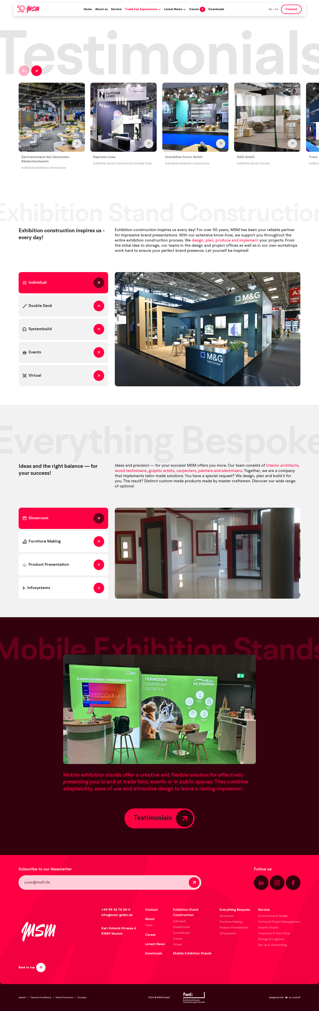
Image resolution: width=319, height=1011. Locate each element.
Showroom (226, 916)
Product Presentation (234, 927)
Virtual (177, 944)
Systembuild (181, 932)
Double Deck (181, 927)
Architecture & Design (273, 916)
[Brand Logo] (28, 9)
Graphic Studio (268, 927)
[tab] (63, 282)
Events (177, 938)
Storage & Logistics (271, 939)
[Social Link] (261, 882)
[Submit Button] (194, 882)
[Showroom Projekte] (207, 553)
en (276, 9)
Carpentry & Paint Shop (274, 933)
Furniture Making (230, 921)
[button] (143, 9)
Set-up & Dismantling (272, 945)
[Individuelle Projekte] (207, 329)
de (270, 9)
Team (149, 925)
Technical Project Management (279, 921)
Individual (179, 921)
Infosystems (227, 933)
